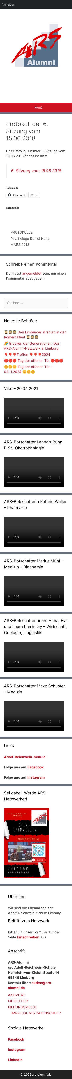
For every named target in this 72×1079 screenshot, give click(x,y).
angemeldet (31, 273)
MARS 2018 (20, 245)
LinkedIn (15, 1060)
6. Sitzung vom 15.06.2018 (36, 170)
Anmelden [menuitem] (8, 4)
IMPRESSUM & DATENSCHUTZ (36, 1013)
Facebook (35, 767)
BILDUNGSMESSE (22, 1007)
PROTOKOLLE (22, 232)
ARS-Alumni (36, 82)
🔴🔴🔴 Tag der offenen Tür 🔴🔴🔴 (33, 361)
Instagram (36, 777)
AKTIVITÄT (16, 995)
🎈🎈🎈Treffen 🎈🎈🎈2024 (27, 355)
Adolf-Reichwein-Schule (25, 757)
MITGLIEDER (18, 1001)
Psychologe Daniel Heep (30, 239)
